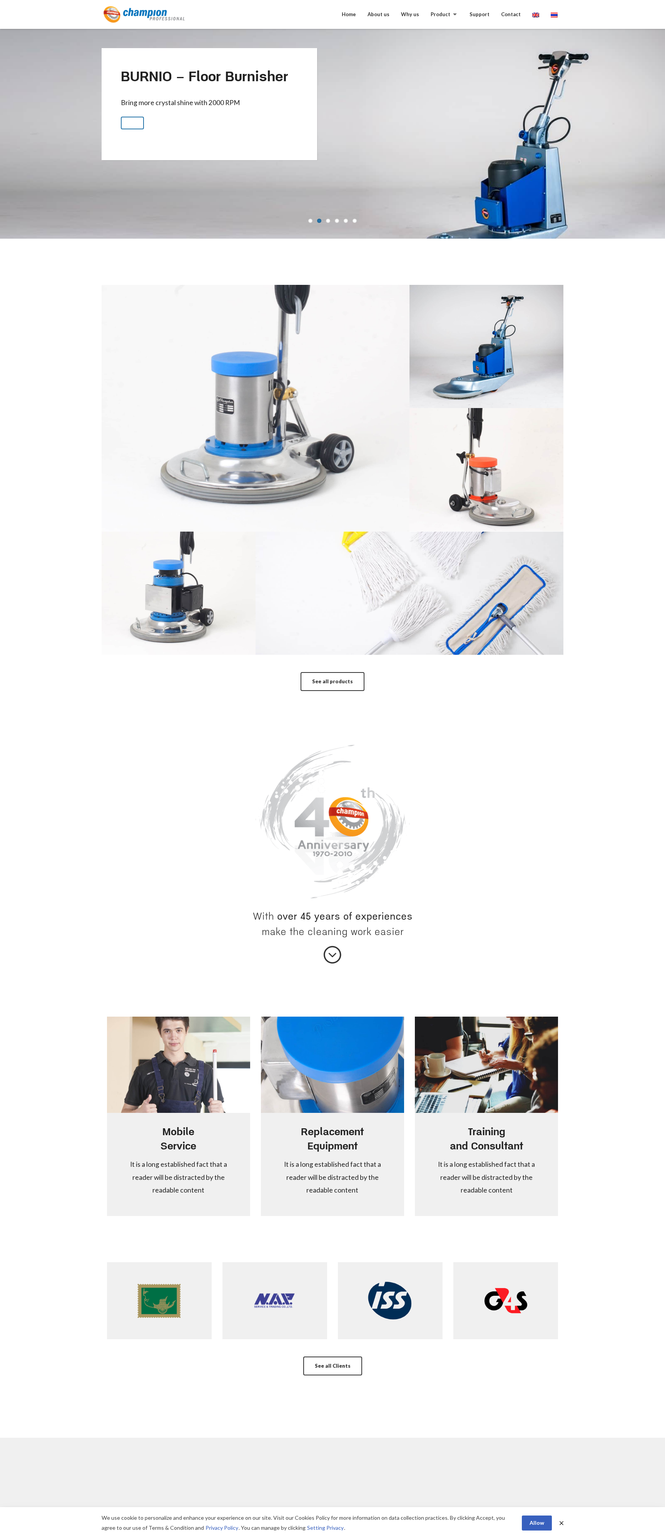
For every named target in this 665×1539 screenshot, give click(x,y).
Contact (511, 14)
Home (349, 14)
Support (480, 14)
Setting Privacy (325, 1527)
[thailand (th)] (554, 14)
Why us (410, 14)
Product (440, 14)
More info (256, 430)
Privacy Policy (222, 1527)
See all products (332, 681)
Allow (537, 1522)
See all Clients (333, 1366)
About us (378, 14)
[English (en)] (535, 14)
